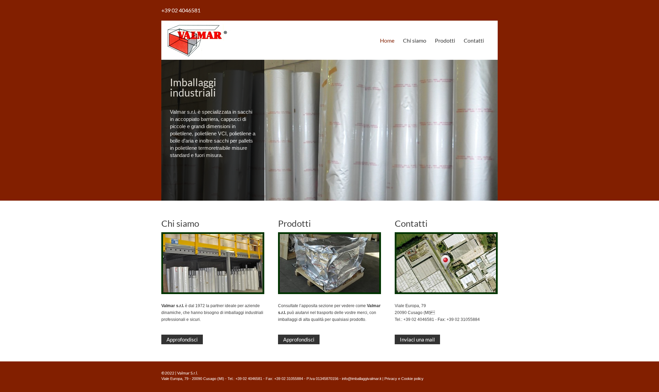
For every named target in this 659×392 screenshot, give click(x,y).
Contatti (474, 40)
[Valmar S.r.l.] (197, 58)
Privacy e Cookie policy (404, 379)
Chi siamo (414, 40)
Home (387, 40)
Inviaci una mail (417, 339)
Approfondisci (182, 339)
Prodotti (445, 40)
